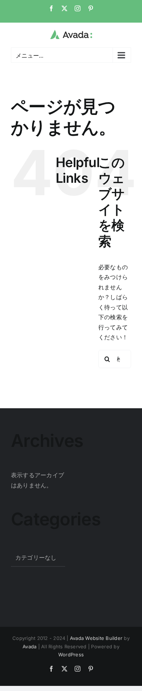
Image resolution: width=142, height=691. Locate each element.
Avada (29, 646)
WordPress (71, 654)
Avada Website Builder (96, 638)
